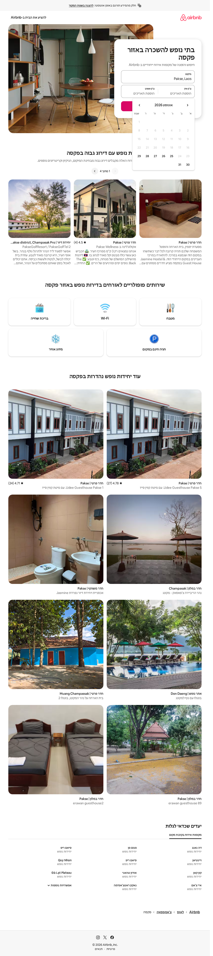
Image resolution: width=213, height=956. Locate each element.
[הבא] (95, 171)
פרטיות (110, 949)
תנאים (99, 949)
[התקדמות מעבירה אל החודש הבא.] (139, 105)
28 (147, 156)
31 (179, 165)
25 (171, 156)
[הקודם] (115, 171)
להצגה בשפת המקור (81, 5)
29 (139, 156)
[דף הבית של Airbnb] (191, 17)
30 (188, 165)
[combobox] (157, 78)
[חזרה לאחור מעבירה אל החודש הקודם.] (187, 105)
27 (155, 156)
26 (163, 156)
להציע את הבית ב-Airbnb (28, 17)
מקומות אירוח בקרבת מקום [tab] (185, 835)
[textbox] (176, 93)
